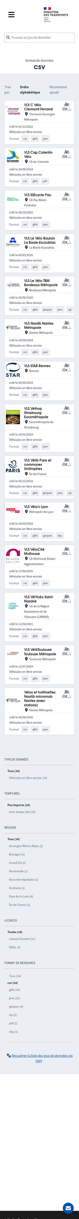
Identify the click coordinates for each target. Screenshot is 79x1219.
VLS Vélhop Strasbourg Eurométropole (36, 413)
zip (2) (13, 1015)
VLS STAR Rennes (37, 366)
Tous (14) (15, 976)
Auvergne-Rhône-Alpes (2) (26, 846)
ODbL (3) (14, 947)
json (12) (14, 998)
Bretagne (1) (17, 854)
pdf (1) (13, 1023)
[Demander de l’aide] (68, 1208)
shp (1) (13, 1032)
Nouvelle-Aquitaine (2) (23, 880)
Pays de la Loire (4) (21, 896)
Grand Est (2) (17, 863)
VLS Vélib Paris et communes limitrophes (37, 465)
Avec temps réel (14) (22, 812)
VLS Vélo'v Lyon (36, 507)
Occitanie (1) (17, 888)
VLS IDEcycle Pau (37, 195)
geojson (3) (16, 1006)
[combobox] (39, 37)
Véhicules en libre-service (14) (28, 778)
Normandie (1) (18, 871)
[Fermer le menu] (22, 14)
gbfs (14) (14, 990)
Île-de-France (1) (19, 905)
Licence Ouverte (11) (22, 939)
